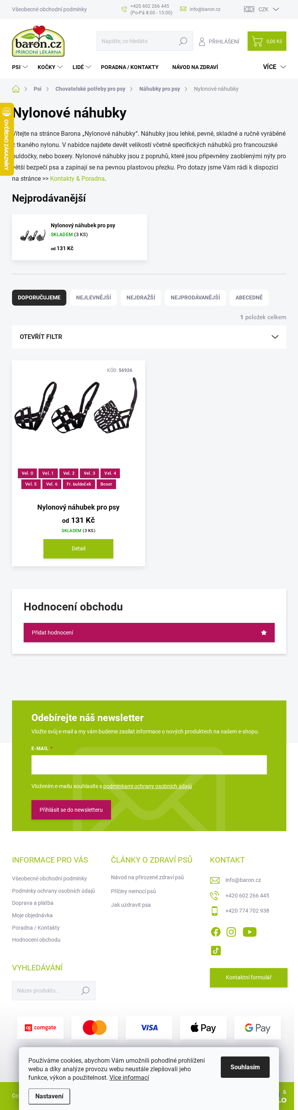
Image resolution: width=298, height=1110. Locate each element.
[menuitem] (21, 67)
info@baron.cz (243, 880)
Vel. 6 (51, 484)
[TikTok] (216, 949)
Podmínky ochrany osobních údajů (53, 891)
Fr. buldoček (79, 484)
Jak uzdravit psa (131, 905)
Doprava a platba (33, 903)
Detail (78, 548)
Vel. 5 (30, 484)
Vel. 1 (48, 473)
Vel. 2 (68, 473)
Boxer (106, 484)
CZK (263, 9)
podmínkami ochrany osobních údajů (147, 786)
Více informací (129, 1077)
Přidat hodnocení (52, 632)
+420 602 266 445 (247, 895)
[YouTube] (249, 930)
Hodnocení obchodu (36, 940)
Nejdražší (140, 297)
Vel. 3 (89, 473)
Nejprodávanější (195, 297)
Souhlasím (245, 1067)
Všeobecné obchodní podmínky (49, 9)
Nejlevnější (93, 297)
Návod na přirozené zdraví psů (147, 877)
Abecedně (249, 297)
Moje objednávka (32, 915)
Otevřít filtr (41, 337)
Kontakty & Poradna (77, 178)
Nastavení (49, 1096)
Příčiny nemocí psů (133, 891)
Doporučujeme (39, 297)
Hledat (183, 41)
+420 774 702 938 (247, 911)
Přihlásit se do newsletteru (71, 810)
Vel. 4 (110, 473)
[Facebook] (216, 930)
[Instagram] (231, 930)
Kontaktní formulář (249, 977)
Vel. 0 (27, 473)
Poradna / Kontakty (36, 928)
